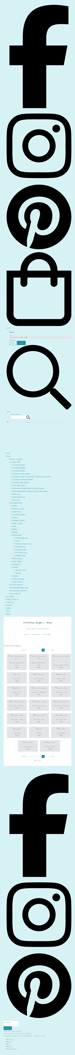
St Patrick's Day (21, 552)
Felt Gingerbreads (16, 503)
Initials (14, 526)
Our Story (10, 596)
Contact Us (10, 602)
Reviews (9, 605)
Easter (17, 541)
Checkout (21, 343)
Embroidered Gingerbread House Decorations (28, 488)
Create (43, 1036)
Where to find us (13, 599)
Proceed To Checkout (43, 629)
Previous (23, 650)
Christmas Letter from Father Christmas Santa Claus (31, 477)
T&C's (9, 611)
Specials (15, 567)
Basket (13, 343)
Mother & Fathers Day (23, 544)
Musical (15, 532)
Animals (14, 506)
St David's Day (20, 547)
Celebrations (16, 512)
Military (14, 529)
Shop (8, 456)
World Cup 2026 (18, 579)
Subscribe (8, 1028)
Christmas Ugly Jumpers (21, 482)
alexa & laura (27, 634)
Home (8, 453)
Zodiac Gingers (17, 582)
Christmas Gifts (15, 462)
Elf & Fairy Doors (18, 485)
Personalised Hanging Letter (19, 588)
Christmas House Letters (21, 474)
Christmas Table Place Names (22, 479)
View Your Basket (31, 629)
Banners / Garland (16, 459)
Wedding (15, 576)
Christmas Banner (18, 465)
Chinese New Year (21, 538)
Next (52, 650)
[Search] (28, 417)
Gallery (9, 608)
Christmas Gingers (18, 471)
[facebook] (39, 108)
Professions (16, 564)
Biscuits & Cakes (18, 509)
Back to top (37, 760)
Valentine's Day (20, 555)
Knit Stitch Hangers (16, 585)
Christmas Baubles (18, 468)
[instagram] (39, 182)
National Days (17, 535)
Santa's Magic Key (18, 497)
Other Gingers (17, 561)
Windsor (18, 573)
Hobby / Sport (17, 523)
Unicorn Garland (15, 593)
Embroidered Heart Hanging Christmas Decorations (30, 491)
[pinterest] (39, 250)
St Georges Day (21, 550)
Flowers (15, 517)
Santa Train (16, 494)
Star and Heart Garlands (18, 590)
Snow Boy (16, 500)
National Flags (17, 558)
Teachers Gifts (20, 570)
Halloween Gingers (18, 520)
